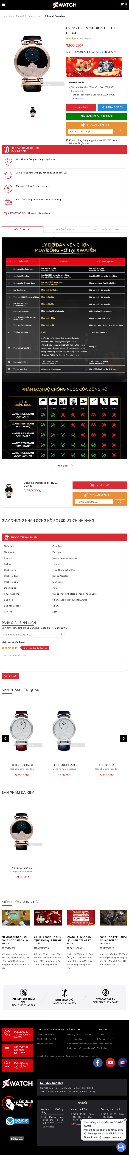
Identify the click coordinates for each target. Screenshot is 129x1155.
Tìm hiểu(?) (110, 52)
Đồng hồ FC (42, 1056)
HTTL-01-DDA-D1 (22, 767)
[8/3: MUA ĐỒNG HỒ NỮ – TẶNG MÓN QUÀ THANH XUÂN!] (48, 918)
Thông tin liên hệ (104, 1044)
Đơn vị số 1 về (64, 999)
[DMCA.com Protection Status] (17, 1139)
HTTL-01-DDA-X (64, 767)
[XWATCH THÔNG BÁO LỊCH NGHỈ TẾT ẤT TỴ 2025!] (81, 918)
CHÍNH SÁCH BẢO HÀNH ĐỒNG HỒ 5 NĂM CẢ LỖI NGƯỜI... (15, 940)
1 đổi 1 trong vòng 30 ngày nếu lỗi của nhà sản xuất (41, 172)
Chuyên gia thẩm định (23, 1001)
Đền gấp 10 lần (105, 999)
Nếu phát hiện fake (105, 1002)
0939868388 (48, 1127)
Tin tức (100, 1034)
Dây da (95, 1056)
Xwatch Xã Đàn (79, 1109)
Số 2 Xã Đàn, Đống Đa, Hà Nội (113, 1115)
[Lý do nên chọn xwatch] (64, 309)
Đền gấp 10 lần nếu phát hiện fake (32, 186)
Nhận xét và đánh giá (13, 642)
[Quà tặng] (94, 68)
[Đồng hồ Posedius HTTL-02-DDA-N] (107, 730)
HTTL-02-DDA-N (107, 767)
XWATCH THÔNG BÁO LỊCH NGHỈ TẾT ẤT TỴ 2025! (79, 940)
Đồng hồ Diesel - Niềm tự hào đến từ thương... (113, 940)
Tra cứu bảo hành (45, 1044)
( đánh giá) (85, 38)
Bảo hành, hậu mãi (64, 1002)
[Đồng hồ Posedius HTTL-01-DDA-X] (64, 730)
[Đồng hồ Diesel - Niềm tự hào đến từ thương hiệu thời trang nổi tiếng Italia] (114, 918)
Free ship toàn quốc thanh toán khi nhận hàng (38, 199)
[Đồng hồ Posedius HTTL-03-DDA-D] (33, 112)
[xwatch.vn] (17, 1084)
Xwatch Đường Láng (52, 1111)
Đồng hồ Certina (57, 1056)
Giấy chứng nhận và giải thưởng (82, 1044)
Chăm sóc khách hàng (50, 1029)
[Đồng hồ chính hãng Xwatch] (64, 5)
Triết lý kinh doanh (75, 1039)
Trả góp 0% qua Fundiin (97, 116)
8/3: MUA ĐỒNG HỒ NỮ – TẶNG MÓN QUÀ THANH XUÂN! (48, 940)
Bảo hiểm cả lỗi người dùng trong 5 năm (35, 159)
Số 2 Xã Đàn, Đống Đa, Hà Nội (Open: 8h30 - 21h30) (83, 1117)
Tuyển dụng (102, 1048)
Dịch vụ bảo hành (111, 1109)
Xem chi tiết (77, 91)
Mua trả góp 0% (112, 107)
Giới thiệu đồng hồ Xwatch (79, 1034)
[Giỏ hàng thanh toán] (122, 4)
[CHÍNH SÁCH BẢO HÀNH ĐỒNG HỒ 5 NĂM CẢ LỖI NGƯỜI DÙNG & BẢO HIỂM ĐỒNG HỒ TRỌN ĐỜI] (16, 918)
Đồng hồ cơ (84, 1056)
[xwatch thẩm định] (17, 1103)
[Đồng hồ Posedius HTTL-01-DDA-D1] (22, 730)
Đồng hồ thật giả (23, 1005)
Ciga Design (71, 1056)
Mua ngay (81, 107)
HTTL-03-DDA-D (22, 869)
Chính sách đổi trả (45, 1034)
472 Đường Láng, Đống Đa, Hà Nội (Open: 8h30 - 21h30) (53, 1120)
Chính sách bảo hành (46, 1039)
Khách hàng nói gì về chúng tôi (81, 1048)
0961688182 (14, 213)
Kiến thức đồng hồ (105, 1039)
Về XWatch (73, 1029)
